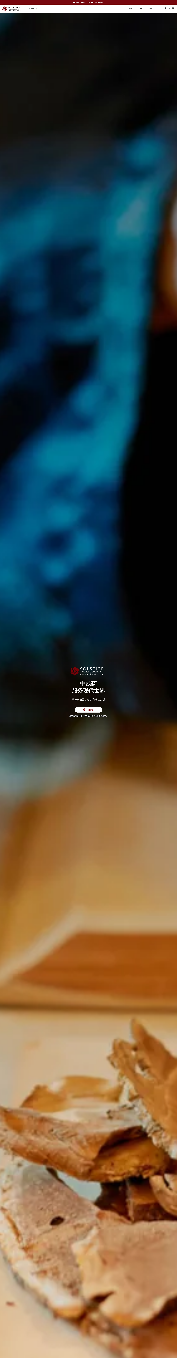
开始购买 (90, 709)
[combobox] (33, 8)
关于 (150, 9)
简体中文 (31, 9)
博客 (141, 9)
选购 (130, 9)
